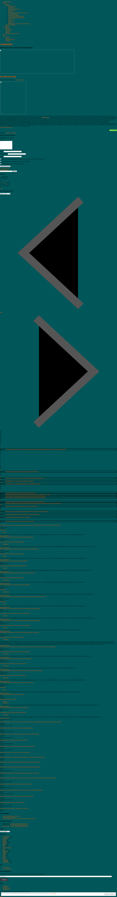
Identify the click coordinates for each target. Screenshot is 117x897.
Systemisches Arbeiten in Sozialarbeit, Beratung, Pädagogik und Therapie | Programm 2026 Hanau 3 (27, 511)
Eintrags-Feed (6, 887)
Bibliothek (5, 842)
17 (0, 476)
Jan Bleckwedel (6, 826)
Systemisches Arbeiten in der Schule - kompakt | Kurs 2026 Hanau (19, 521)
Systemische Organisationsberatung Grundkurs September (17, 517)
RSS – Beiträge (6, 867)
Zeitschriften (8, 5)
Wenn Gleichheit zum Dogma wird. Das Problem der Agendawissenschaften (19, 818)
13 (4, 182)
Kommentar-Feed (6, 888)
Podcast (4, 853)
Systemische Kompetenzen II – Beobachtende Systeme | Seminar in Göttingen (22, 514)
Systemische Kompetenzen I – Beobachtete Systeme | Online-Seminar (20, 492)
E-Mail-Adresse (4, 154)
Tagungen (7, 28)
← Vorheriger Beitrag (4, 168)
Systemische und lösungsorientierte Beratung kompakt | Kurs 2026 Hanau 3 (21, 506)
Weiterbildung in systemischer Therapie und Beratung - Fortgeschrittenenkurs (22, 471)
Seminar (4, 532)
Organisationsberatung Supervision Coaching (17, 12)
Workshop (5, 568)
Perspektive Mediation (13, 13)
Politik (4, 855)
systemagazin (6, 44)
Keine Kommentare (19, 79)
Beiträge (7, 26)
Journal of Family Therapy (14, 9)
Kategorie (7, 32)
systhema (10, 22)
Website (1, 156)
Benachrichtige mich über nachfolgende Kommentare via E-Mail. (16, 161)
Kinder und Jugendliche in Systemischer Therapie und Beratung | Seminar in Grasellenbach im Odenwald (28, 494)
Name (1, 151)
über (4, 35)
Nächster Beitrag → (4, 169)
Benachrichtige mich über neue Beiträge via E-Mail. (13, 163)
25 (0, 491)
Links (4, 848)
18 (0, 479)
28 (0, 504)
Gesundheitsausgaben (7, 847)
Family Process (11, 7)
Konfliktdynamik (11, 10)
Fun (3, 846)
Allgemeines (5, 837)
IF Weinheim (3, 529)
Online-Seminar (6, 579)
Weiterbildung (6, 544)
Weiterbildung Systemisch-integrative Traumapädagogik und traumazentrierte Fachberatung (24, 501)
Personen (5, 852)
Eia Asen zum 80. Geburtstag (9, 817)
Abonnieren (4, 879)
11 (2, 182)
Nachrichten (5, 851)
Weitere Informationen (5, 535)
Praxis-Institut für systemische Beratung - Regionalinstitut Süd (13, 565)
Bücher (7, 4)
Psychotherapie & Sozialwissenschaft (16, 16)
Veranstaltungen (6, 27)
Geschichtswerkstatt (7, 1)
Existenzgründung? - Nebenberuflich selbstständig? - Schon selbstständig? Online (22, 483)
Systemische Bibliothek (10, 24)
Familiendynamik (12, 6)
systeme (10, 20)
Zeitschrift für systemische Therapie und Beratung (18, 23)
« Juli (1, 188)
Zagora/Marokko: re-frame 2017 (12, 33)
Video (4, 858)
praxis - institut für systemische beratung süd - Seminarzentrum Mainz (15, 613)
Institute (4, 34)
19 (0, 482)
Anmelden (5, 885)
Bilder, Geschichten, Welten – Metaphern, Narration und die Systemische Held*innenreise (24, 478)
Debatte (4, 845)
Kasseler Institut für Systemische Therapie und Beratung (12, 541)
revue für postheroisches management (16, 17)
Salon (4, 856)
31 (0, 510)
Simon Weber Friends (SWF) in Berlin (8, 699)
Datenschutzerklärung (10, 39)
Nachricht (2, 140)
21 (6, 184)
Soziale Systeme (11, 18)
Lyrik (4, 850)
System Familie (11, 21)
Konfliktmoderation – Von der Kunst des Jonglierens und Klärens (19, 481)
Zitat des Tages (6, 862)
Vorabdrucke (5, 859)
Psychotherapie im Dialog (13, 15)
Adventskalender (6, 836)
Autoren (4, 840)
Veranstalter (7, 30)
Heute (1, 312)
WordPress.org (6, 889)
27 (0, 447)
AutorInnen (7, 38)
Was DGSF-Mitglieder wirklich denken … (12, 816)
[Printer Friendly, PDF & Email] (113, 130)
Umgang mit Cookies (53, 893)
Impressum (7, 40)
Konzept (7, 37)
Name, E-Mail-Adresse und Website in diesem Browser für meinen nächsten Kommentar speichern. (23, 159)
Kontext (10, 11)
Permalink (13, 132)
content (4, 2)
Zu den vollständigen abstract (6, 127)
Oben (1, 896)
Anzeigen (5, 839)
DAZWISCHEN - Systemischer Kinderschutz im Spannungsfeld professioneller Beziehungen (25, 496)
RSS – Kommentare (7, 868)
